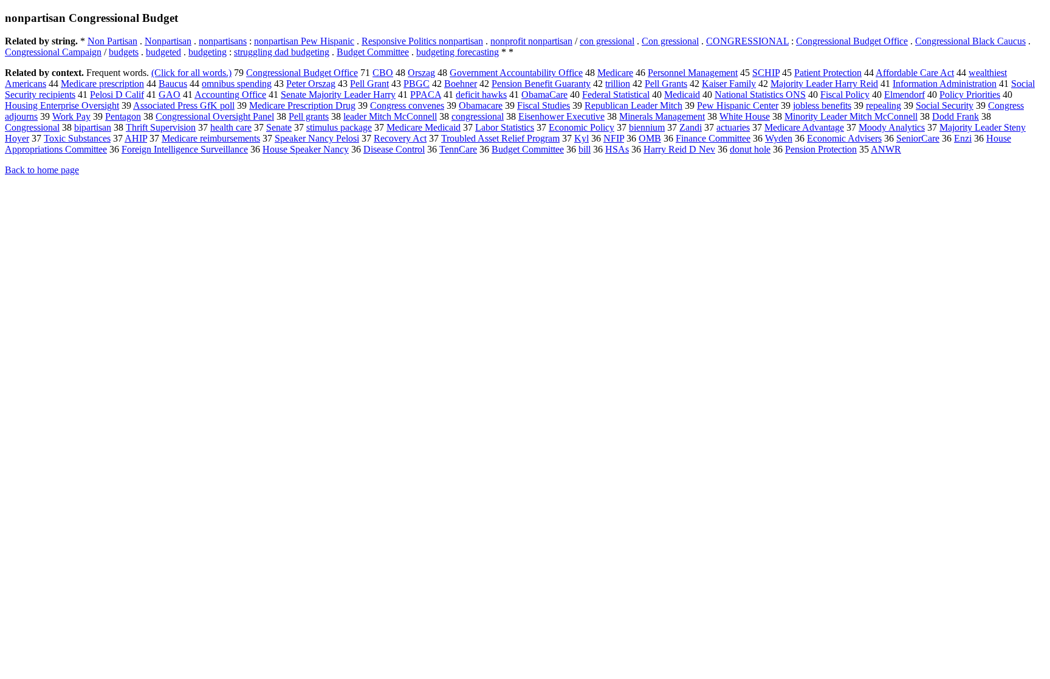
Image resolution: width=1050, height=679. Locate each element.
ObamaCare (544, 94)
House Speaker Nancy (305, 149)
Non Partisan (112, 41)
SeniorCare (917, 138)
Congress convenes (407, 105)
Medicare (615, 72)
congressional (477, 116)
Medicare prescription (102, 83)
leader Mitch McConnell (390, 116)
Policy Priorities (969, 94)
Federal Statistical (616, 94)
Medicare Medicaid (423, 127)
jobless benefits (822, 105)
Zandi (690, 127)
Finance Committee (713, 138)
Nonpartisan (168, 41)
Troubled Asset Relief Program (500, 138)
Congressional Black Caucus (970, 41)
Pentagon (123, 116)
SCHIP (766, 72)
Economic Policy (581, 127)
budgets (124, 52)
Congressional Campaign (53, 52)
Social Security (944, 105)
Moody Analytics (892, 127)
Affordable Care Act (915, 72)
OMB (650, 138)
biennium (647, 127)
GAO (169, 94)
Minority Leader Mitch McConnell (851, 116)
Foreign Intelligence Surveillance (185, 149)
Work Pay (71, 116)
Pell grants (309, 116)
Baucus (173, 83)
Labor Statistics (504, 127)
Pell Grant (369, 83)
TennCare (458, 149)
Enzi (963, 138)
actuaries (733, 127)
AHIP (136, 138)
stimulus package (339, 127)
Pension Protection (821, 149)
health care (231, 127)
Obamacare (481, 105)
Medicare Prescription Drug (302, 105)
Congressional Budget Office (852, 41)
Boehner (460, 83)
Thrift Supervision (161, 127)
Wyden (778, 138)
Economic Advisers (844, 138)
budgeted (163, 52)
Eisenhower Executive (561, 116)
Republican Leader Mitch (633, 105)
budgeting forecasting (457, 52)
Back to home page (42, 170)
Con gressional (670, 41)
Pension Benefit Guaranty (541, 83)
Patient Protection (828, 72)
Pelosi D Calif (117, 94)
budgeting (207, 52)
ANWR (886, 149)
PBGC (416, 83)
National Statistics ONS (760, 94)
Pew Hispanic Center (737, 105)
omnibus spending (237, 83)
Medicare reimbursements (211, 138)
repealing (883, 105)
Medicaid (682, 94)
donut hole (750, 149)
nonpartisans (223, 41)
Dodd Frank (955, 116)
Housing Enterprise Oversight (62, 105)
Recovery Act (400, 138)
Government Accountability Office (516, 72)
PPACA (425, 94)
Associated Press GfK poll (184, 105)
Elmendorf (904, 94)
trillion (617, 83)
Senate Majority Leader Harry (338, 94)
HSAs (617, 149)
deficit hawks (481, 94)
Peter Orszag (310, 83)
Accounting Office (230, 94)
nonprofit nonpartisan (531, 41)
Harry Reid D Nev (679, 149)
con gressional (607, 41)
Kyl (581, 138)
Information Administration (945, 83)
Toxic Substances (77, 138)
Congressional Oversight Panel (215, 116)
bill (584, 149)
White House (744, 116)
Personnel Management (693, 72)
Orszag (421, 72)
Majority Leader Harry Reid (824, 83)
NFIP (613, 138)
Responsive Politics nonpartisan (422, 41)
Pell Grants (666, 83)
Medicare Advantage (804, 127)
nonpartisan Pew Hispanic (304, 41)
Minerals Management (662, 116)
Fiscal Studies (543, 105)
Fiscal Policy (845, 94)
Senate (279, 127)
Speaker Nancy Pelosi (317, 138)
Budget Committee (373, 52)
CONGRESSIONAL (747, 41)
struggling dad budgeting (281, 52)
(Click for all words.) (191, 72)
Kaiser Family (729, 83)
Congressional (32, 127)
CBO (382, 72)
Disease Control (394, 149)
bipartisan (92, 127)
